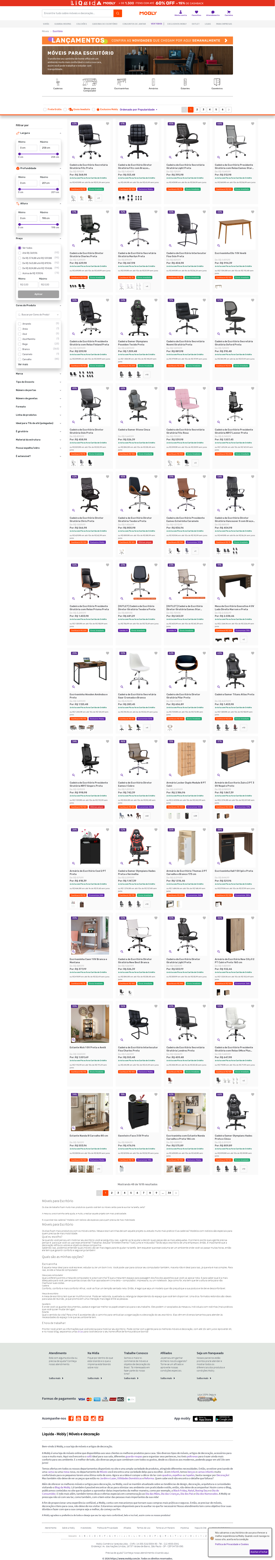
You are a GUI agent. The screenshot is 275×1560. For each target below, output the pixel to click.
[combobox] (35, 314)
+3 (98, 198)
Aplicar (39, 294)
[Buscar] (117, 13)
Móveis (45, 31)
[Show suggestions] (57, 314)
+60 (147, 816)
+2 (244, 639)
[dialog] (240, 1542)
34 (169, 1193)
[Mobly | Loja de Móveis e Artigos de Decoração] (148, 13)
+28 (195, 816)
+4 (147, 286)
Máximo (44, 142)
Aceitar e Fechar (259, 1552)
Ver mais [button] (23, 364)
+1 (195, 551)
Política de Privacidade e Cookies (232, 1544)
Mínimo (21, 142)
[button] (140, 110)
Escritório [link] (58, 31)
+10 (146, 374)
